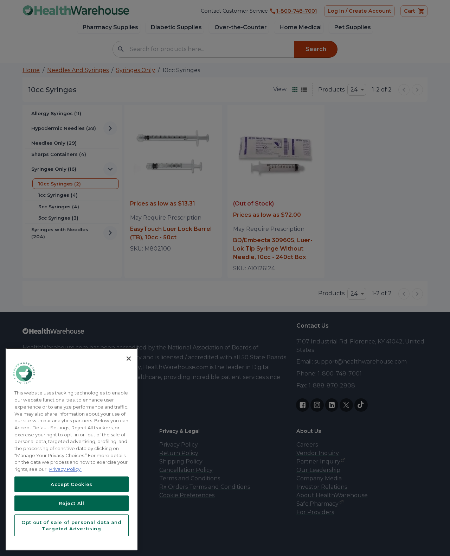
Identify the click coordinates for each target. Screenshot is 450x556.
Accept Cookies (71, 484)
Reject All (71, 503)
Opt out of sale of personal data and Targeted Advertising (71, 525)
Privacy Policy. (65, 469)
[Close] (128, 358)
